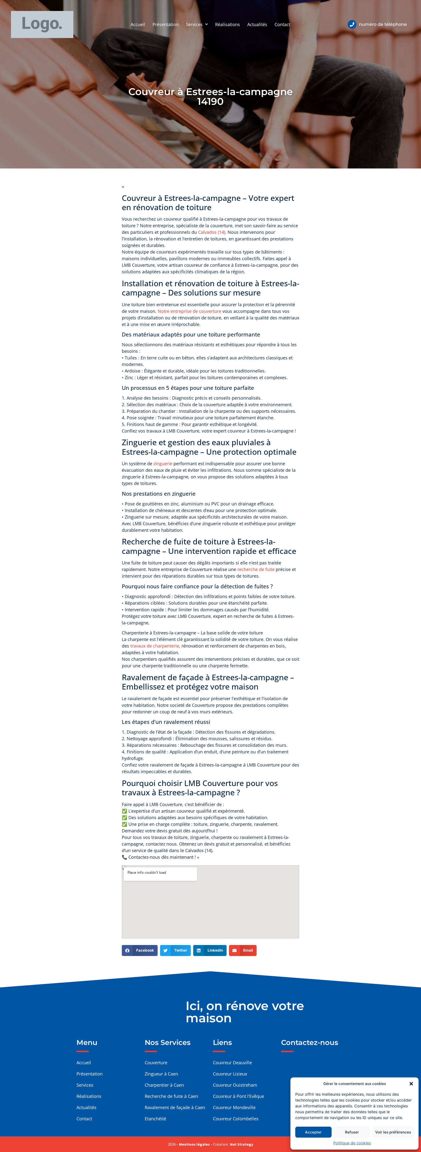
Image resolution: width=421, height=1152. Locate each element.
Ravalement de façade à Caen (175, 1107)
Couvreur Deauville (232, 1062)
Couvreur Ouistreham (235, 1085)
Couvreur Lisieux (230, 1074)
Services (194, 24)
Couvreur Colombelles (235, 1119)
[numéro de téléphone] (352, 24)
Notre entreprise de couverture (190, 311)
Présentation (166, 24)
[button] (411, 1083)
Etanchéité (155, 1119)
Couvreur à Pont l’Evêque (238, 1096)
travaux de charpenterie (154, 646)
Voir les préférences (393, 1132)
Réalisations (227, 24)
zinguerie (162, 463)
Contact (282, 24)
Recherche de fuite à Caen (171, 1096)
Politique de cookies (352, 1143)
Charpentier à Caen (164, 1085)
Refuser (352, 1132)
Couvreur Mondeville (234, 1107)
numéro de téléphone (383, 24)
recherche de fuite (256, 569)
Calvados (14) (211, 232)
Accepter (313, 1132)
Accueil (138, 24)
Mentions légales (194, 1144)
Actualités (257, 24)
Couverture (156, 1062)
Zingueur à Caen (161, 1074)
